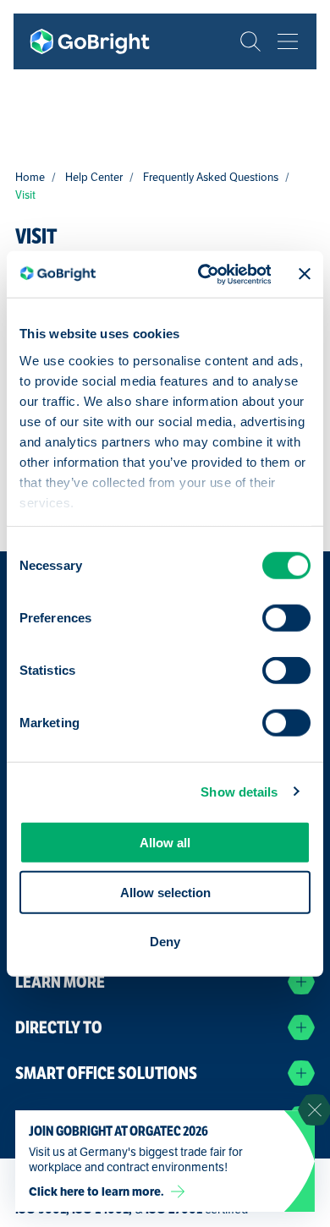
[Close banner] (305, 274)
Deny (165, 941)
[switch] (286, 618)
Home (30, 177)
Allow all (165, 842)
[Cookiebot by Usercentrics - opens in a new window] (203, 274)
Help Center (94, 177)
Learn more (60, 982)
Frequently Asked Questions (210, 177)
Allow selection (165, 892)
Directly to (58, 1027)
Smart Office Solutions (106, 1073)
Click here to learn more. (96, 1191)
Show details (239, 791)
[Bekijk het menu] (287, 41)
